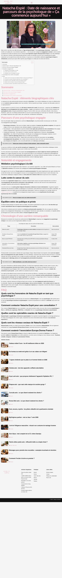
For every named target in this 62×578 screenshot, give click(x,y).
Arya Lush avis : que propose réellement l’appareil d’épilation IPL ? (31, 376)
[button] (32, 3)
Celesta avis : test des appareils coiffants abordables (26, 368)
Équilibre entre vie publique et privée (12, 73)
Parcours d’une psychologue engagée (10, 67)
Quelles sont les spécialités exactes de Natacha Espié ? (16, 80)
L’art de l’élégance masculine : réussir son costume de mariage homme (32, 425)
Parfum (11, 412)
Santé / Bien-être (13, 445)
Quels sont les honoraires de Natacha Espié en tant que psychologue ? (19, 77)
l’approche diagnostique (6, 192)
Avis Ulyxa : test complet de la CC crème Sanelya (25, 434)
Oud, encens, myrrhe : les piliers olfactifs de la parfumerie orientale (31, 409)
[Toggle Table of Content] (31, 62)
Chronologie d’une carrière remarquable (11, 74)
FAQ (4, 76)
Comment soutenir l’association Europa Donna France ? (16, 83)
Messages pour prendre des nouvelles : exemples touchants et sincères (32, 450)
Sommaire (5, 64)
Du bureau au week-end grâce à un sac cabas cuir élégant (28, 351)
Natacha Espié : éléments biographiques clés (12, 65)
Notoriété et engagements (8, 68)
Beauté (11, 371)
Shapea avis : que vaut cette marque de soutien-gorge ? (27, 384)
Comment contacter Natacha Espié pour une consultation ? (16, 79)
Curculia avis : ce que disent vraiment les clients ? (25, 392)
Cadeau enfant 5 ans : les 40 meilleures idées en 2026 (26, 343)
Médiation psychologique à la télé (11, 70)
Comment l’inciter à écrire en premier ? (22, 458)
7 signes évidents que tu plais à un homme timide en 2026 (28, 360)
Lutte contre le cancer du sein (11, 71)
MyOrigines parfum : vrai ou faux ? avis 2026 (23, 417)
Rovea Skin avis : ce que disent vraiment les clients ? (26, 401)
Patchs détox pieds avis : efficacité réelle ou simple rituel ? (28, 442)
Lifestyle (11, 346)
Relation (11, 363)
